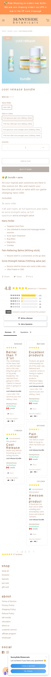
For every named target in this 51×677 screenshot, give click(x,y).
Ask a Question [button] (26, 324)
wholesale (6, 638)
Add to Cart (25, 161)
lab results (6, 617)
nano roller (7, 107)
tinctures (5, 575)
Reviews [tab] (8, 332)
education (6, 622)
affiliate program (9, 634)
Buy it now (25, 169)
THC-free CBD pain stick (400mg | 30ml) (17, 124)
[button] (25, 60)
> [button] (33, 551)
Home (4, 31)
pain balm (12, 209)
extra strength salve (15, 212)
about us (5, 625)
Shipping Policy (9, 609)
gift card (5, 587)
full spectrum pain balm (35, 209)
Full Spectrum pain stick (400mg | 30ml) (17, 118)
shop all (5, 571)
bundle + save (12, 31)
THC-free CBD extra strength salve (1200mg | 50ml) (21, 135)
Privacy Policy (8, 605)
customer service (9, 630)
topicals (5, 579)
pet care (5, 583)
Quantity (5, 142)
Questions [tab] (24, 332)
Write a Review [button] (27, 318)
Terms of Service (9, 601)
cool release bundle (13, 391)
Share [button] (11, 414)
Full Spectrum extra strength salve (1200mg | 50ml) (21, 130)
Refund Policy (8, 613)
